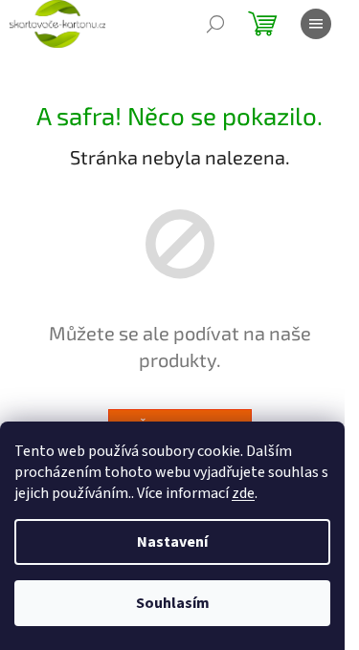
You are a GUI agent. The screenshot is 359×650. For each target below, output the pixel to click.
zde (243, 493)
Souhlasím (173, 603)
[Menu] (316, 24)
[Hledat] (215, 24)
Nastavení (172, 541)
